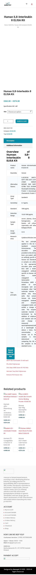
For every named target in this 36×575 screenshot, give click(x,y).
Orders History (10, 518)
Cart (6, 523)
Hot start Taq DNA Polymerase (16, 371)
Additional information (14, 145)
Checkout (8, 526)
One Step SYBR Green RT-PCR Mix (17, 367)
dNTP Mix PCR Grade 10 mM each (17, 360)
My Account (9, 510)
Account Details (10, 512)
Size (5, 111)
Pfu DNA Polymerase (13, 364)
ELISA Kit (11, 25)
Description (10, 141)
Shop (7, 528)
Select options (15, 421)
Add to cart (22, 121)
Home (6, 25)
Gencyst (16, 569)
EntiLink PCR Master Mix (14, 375)
